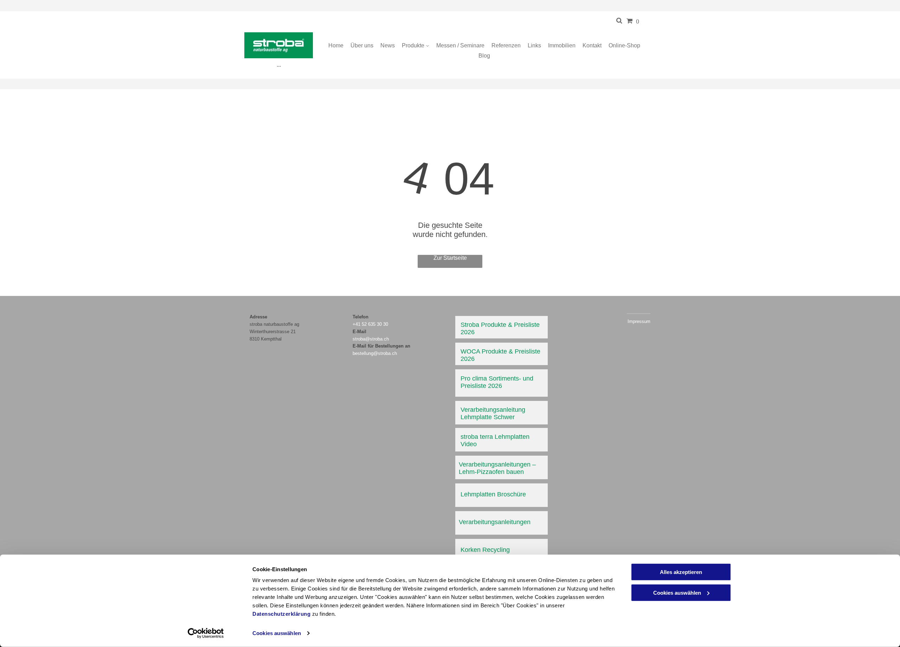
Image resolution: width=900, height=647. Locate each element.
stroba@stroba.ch (371, 339)
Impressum (639, 321)
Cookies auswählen (276, 633)
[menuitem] (336, 45)
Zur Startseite (450, 258)
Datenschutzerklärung (281, 614)
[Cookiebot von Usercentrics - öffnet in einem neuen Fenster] (206, 633)
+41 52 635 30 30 (370, 324)
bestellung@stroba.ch (375, 353)
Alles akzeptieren (681, 572)
